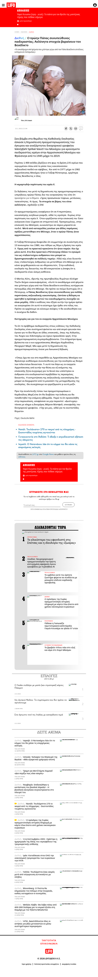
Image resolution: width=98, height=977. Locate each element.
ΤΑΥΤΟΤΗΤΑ (49, 940)
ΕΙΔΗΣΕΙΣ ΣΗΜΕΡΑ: (26, 425)
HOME (17, 32)
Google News (48, 454)
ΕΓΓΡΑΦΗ (68, 505)
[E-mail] (76, 129)
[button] (17, 24)
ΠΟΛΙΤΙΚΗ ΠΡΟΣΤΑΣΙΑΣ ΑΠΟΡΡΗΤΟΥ (55, 509)
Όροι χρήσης (26, 964)
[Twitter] (83, 112)
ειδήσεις (21, 457)
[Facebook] (79, 112)
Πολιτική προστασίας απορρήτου (46, 964)
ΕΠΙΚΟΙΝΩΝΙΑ (49, 944)
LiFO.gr (35, 454)
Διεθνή (31, 32)
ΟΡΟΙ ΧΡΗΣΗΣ (35, 509)
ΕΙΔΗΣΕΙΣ (24, 32)
